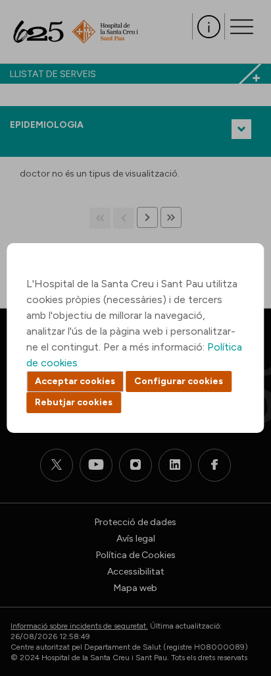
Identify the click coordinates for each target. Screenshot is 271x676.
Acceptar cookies (75, 381)
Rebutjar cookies (73, 402)
